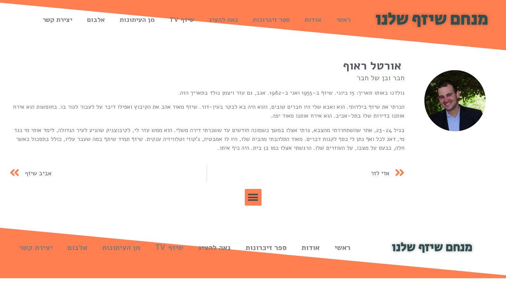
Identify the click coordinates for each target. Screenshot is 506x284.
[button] (253, 197)
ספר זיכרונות (271, 19)
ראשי (343, 19)
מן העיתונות (137, 19)
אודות (313, 19)
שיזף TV (181, 19)
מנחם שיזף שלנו (432, 19)
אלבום (96, 19)
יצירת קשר (57, 19)
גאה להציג (223, 19)
